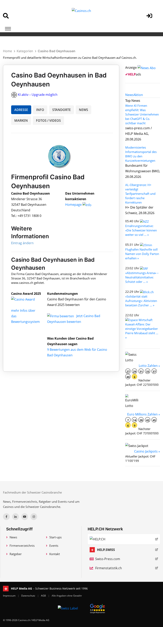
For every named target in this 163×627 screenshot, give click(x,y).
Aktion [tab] (138, 95)
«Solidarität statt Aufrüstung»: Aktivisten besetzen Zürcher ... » (141, 300)
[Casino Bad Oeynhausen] (26, 299)
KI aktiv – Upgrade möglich (37, 94)
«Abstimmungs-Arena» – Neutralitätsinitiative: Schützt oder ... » (142, 277)
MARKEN (21, 120)
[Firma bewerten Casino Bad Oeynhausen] (61, 316)
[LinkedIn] (15, 516)
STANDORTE (61, 110)
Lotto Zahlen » (149, 365)
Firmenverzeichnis (22, 546)
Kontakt (54, 554)
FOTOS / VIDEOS (48, 120)
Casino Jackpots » (147, 451)
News (13, 537)
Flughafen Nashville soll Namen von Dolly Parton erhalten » (142, 253)
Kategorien (25, 51)
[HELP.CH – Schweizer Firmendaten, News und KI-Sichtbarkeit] (124, 539)
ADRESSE (21, 110)
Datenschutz (28, 595)
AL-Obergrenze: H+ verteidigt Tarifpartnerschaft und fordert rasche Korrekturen (140, 193)
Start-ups (55, 537)
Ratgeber (16, 554)
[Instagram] (33, 516)
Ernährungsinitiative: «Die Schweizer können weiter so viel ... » (141, 230)
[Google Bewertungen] (97, 608)
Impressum (9, 595)
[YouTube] (24, 516)
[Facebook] (6, 516)
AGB (44, 595)
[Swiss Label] (68, 608)
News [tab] (129, 95)
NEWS (83, 110)
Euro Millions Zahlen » (143, 414)
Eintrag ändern (22, 243)
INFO (40, 110)
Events (53, 546)
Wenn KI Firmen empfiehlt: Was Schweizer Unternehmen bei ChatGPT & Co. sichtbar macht (142, 114)
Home (7, 51)
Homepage (73, 204)
